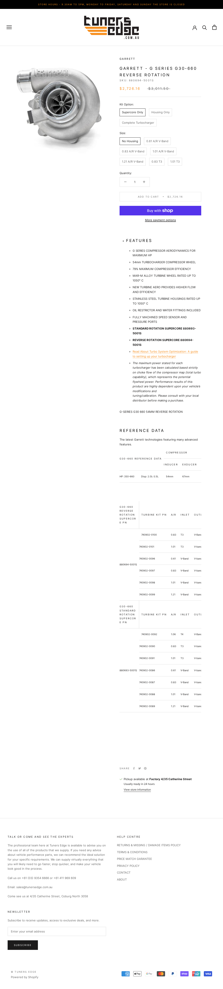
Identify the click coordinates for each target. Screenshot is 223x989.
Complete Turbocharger (138, 122)
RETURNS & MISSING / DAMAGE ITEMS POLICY (149, 845)
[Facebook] (134, 768)
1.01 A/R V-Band (163, 151)
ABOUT (122, 879)
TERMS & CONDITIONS (132, 852)
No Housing (130, 141)
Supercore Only (132, 112)
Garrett (127, 58)
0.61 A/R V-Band (157, 141)
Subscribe (23, 945)
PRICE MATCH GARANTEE (134, 859)
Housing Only (160, 112)
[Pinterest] (145, 768)
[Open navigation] (9, 27)
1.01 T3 (175, 161)
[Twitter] (139, 768)
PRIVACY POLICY (128, 865)
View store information (137, 789)
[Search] (204, 27)
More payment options (160, 220)
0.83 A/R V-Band (133, 151)
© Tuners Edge (24, 971)
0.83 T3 (157, 161)
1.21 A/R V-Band (132, 161)
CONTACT (123, 872)
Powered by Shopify (24, 977)
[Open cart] (214, 27)
